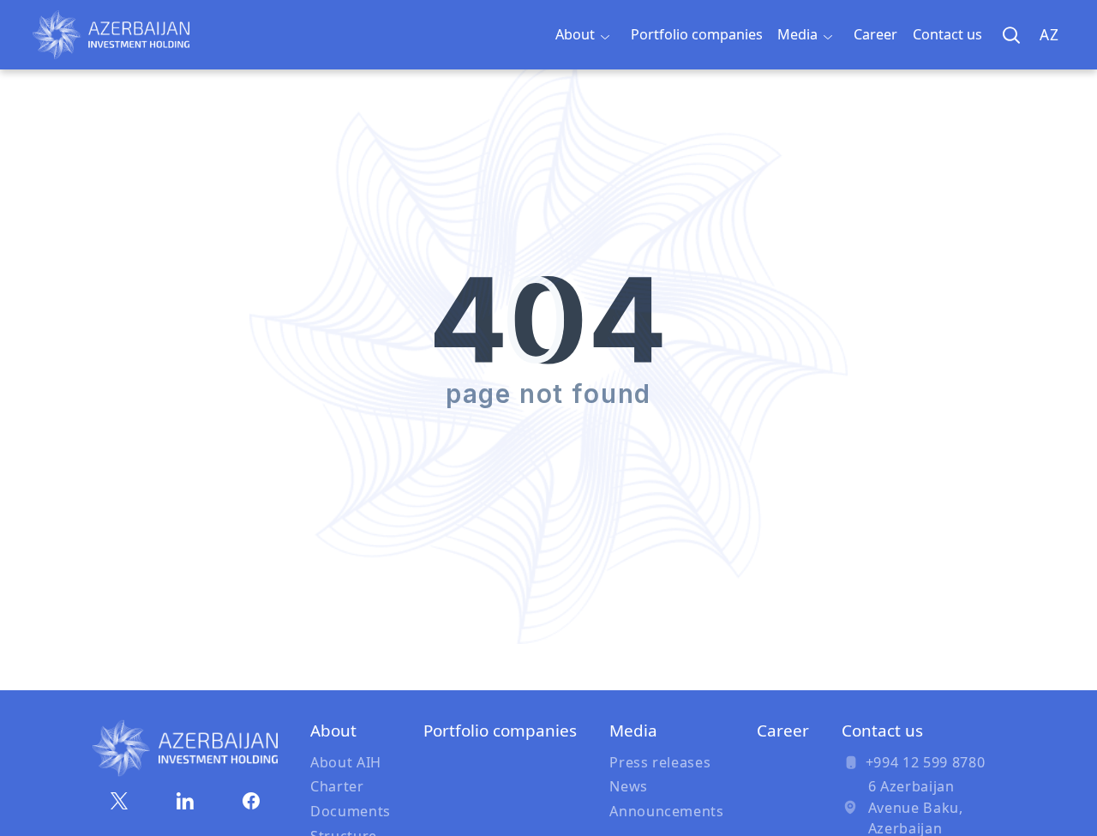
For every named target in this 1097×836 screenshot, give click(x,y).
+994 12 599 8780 (925, 762)
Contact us (947, 34)
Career (875, 34)
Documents (350, 811)
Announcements (666, 811)
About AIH (345, 762)
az (1049, 35)
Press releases (659, 762)
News (628, 786)
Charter (337, 786)
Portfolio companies (697, 34)
